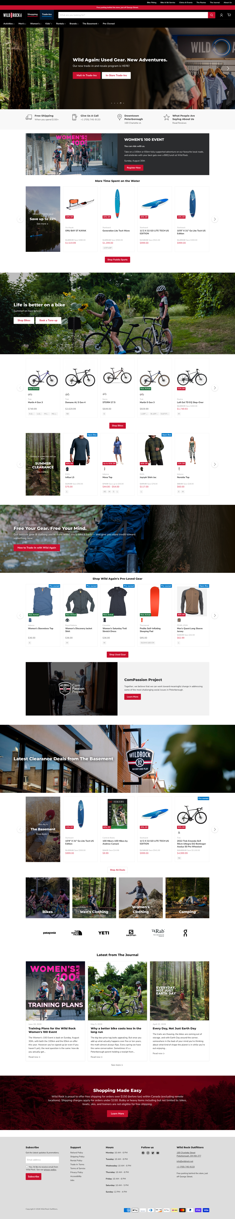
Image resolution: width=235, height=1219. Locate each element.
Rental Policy (76, 1160)
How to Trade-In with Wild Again (37, 547)
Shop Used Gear (117, 654)
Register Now (134, 167)
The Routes (201, 2)
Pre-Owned (109, 23)
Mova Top (107, 477)
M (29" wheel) (47, 414)
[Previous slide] (7, 68)
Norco (105, 399)
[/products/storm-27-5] (117, 375)
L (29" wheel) (40, 414)
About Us (228, 2)
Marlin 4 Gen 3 (35, 402)
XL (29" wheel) (155, 414)
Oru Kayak (69, 227)
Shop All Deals (117, 869)
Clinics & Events (185, 2)
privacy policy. (50, 1169)
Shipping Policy (77, 1156)
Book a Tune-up (48, 320)
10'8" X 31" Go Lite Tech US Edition (191, 232)
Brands (73, 23)
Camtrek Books (109, 838)
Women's (35, 23)
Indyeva (106, 474)
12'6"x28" (108, 248)
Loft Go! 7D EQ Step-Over (190, 402)
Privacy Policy (76, 1172)
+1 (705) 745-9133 (186, 1166)
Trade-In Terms (77, 1164)
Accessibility (75, 1176)
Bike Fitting (151, 2)
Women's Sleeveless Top (40, 628)
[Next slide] (227, 68)
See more (116, 1065)
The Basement (90, 23)
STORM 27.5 (109, 402)
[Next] (214, 219)
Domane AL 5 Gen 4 (75, 402)
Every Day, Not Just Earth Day (174, 1028)
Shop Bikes (24, 320)
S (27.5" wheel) (32, 414)
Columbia (106, 625)
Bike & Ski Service (167, 2)
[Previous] (20, 219)
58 (67, 414)
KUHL (67, 474)
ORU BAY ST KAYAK (75, 230)
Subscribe (33, 1176)
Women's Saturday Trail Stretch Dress (115, 630)
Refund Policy (76, 1152)
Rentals (60, 23)
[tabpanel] (12, 15)
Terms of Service (77, 1168)
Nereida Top (183, 477)
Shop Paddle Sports (117, 259)
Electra (180, 399)
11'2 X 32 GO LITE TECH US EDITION (154, 232)
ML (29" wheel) (55, 414)
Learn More (132, 696)
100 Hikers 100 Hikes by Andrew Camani (115, 842)
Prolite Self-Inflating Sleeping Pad (150, 630)
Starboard (107, 227)
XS (105, 491)
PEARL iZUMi (182, 625)
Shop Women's (85, 79)
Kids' (48, 23)
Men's (21, 23)
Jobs (72, 1180)
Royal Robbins (71, 625)
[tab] (32, 15)
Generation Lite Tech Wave (116, 230)
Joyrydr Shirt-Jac (148, 477)
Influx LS (69, 477)
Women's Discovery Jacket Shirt (78, 630)
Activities (8, 23)
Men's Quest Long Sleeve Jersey (190, 630)
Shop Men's (60, 79)
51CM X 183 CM (147, 643)
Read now (34, 1056)
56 (179, 858)
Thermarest (144, 625)
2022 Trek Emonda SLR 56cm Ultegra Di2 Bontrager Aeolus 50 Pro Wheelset (191, 843)
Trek (30, 399)
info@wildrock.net (185, 1161)
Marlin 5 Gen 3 (147, 402)
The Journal (215, 2)
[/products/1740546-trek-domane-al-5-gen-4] (80, 375)
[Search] (211, 15)
